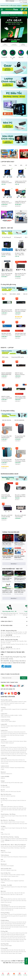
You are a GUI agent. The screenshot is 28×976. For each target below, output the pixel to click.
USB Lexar (15, 806)
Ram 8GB (8, 899)
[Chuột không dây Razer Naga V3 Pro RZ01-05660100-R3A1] (7, 487)
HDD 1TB (9, 950)
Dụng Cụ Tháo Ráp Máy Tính (7, 909)
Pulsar (17, 815)
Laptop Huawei (7, 704)
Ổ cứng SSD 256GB (14, 934)
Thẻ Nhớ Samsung (12, 747)
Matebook (3, 778)
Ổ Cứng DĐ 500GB (17, 914)
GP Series (6, 761)
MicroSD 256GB (19, 750)
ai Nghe (3, 829)
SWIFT (2, 715)
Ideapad (2, 767)
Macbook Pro (9, 773)
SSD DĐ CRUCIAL (6, 420)
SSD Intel (21, 939)
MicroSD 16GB (17, 749)
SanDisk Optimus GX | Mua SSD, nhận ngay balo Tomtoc (7, 543)
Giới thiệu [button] (4, 617)
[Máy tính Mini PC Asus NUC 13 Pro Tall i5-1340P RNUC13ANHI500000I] (21, 266)
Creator (6, 763)
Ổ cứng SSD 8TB (8, 939)
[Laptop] (14, 82)
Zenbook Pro (22, 732)
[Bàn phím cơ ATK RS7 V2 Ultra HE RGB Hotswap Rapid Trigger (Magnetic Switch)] (7, 507)
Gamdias (13, 876)
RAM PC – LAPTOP (7, 347)
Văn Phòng (3, 725)
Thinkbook (7, 767)
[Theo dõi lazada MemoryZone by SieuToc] (5, 693)
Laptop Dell (11, 703)
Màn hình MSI (19, 894)
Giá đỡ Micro (20, 846)
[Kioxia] (9, 153)
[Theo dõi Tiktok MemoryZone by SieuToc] (19, 693)
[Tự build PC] (4, 53)
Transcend (10, 914)
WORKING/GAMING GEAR (9, 474)
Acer (16, 165)
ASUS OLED (20, 14)
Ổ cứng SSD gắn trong (8, 284)
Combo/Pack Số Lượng (21, 755)
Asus (10, 165)
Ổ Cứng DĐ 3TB (14, 916)
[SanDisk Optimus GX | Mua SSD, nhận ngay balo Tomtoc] (8, 537)
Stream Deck (10, 856)
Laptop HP (20, 701)
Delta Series (9, 759)
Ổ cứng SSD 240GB (23, 933)
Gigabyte (12, 865)
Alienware (3, 727)
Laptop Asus (5, 703)
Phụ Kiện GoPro (22, 908)
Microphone (16, 856)
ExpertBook (3, 736)
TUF (1, 732)
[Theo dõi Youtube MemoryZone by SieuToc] (15, 693)
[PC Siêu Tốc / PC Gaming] (14, 103)
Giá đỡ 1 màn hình (4, 846)
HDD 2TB (13, 950)
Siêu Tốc (22, 962)
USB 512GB (20, 809)
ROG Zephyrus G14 (5, 733)
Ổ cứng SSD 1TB (10, 937)
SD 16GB (13, 752)
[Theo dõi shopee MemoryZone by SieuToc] (8, 693)
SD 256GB (6, 753)
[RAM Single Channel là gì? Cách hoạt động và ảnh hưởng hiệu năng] (20, 586)
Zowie (20, 815)
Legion (2, 769)
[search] (25, 12)
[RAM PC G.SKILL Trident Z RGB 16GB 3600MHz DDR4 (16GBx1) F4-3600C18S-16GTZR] (7, 389)
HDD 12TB (18, 951)
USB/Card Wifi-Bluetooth (6, 908)
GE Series (11, 761)
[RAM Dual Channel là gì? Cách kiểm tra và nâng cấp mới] (20, 574)
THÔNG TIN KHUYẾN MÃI (10, 532)
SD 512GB (12, 753)
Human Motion (11, 847)
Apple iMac (13, 796)
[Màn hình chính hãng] (14, 139)
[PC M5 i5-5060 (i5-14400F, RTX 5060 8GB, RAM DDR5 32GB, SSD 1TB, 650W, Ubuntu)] (7, 245)
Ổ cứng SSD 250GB (5, 934)
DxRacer (13, 838)
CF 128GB (8, 755)
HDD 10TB (13, 951)
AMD (4, 861)
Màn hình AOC (7, 894)
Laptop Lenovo (18, 703)
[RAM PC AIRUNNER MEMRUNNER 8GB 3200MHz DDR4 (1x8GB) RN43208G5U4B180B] (7, 365)
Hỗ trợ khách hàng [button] (6, 625)
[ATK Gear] (14, 29)
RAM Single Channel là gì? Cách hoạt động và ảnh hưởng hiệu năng (19, 591)
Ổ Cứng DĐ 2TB (6, 916)
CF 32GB (25, 753)
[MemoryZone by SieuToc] (11, 10)
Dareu (2, 823)
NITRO (20, 715)
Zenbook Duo (10, 732)
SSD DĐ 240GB (9, 925)
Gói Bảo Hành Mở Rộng (6, 782)
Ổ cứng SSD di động (7, 410)
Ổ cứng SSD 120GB (5, 933)
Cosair (2, 874)
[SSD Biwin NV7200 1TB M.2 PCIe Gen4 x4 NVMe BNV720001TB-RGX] (7, 326)
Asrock (14, 791)
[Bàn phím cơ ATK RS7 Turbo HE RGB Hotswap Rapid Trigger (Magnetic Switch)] (21, 507)
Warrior (2, 838)
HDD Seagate (19, 953)
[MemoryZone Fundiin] (14, 5)
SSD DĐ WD (19, 922)
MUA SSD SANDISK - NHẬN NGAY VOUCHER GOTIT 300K (19, 556)
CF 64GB (3, 755)
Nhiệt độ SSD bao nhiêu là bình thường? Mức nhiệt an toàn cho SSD (7, 579)
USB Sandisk (3, 806)
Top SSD (4, 294)
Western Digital (4, 914)
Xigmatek (6, 874)
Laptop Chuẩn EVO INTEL (6, 709)
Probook (3, 742)
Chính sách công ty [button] (7, 621)
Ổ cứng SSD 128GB (14, 933)
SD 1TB (16, 753)
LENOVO (8, 787)
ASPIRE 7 (16, 715)
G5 (5, 721)
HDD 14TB (23, 951)
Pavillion (10, 741)
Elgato (9, 852)
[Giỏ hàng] (25, 9)
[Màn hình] (21, 53)
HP (26, 165)
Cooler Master (19, 838)
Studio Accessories (23, 856)
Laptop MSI (7, 701)
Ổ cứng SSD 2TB (17, 937)
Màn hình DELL (11, 892)
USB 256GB (14, 809)
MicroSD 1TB (7, 752)
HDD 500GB (3, 950)
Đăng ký (24, 678)
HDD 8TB (8, 951)
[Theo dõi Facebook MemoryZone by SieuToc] (2, 693)
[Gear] (14, 67)
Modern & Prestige (23, 761)
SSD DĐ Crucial (4, 922)
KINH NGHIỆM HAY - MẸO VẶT (12, 569)
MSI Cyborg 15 (13, 14)
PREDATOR (3, 717)
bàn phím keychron (5, 14)
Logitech (2, 815)
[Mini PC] (14, 124)
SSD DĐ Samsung (12, 922)
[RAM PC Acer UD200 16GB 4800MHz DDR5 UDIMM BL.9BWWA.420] (21, 389)
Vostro (20, 725)
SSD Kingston (16, 939)
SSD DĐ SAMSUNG (19, 420)
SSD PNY (22, 941)
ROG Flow (12, 735)
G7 (7, 721)
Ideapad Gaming (21, 767)
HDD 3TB (18, 950)
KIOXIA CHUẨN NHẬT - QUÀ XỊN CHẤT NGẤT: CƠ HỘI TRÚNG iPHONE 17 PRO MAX (8, 556)
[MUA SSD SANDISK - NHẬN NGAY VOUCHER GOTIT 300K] (20, 551)
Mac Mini (19, 791)
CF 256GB (13, 755)
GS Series (16, 761)
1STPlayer (18, 874)
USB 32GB (24, 808)
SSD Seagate (7, 941)
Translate (25, 2)
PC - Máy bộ (12, 58)
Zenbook (5, 732)
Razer (6, 815)
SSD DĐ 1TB (21, 927)
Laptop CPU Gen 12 (16, 709)
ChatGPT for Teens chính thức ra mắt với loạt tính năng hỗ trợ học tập (8, 591)
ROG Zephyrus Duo (23, 733)
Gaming (7, 725)
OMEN (7, 742)
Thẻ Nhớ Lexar (10, 749)
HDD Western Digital (10, 953)
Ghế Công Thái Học (20, 840)
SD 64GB (22, 752)
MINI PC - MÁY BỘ (7, 228)
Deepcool (11, 874)
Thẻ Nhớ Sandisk (4, 747)
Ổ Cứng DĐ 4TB (21, 916)
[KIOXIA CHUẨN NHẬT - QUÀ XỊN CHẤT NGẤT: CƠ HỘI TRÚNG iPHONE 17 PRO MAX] (8, 551)
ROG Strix (17, 735)
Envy (7, 741)
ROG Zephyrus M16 (5, 735)
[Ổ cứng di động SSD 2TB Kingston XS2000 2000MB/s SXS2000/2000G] (21, 452)
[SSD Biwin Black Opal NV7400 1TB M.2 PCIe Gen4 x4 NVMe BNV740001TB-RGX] (21, 326)
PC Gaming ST (18, 237)
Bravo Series (15, 759)
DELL (4, 787)
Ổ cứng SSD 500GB (8, 936)
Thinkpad (12, 767)
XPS (7, 727)
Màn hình (21, 57)
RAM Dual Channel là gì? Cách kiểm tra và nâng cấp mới (20, 579)
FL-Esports (22, 822)
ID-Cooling (18, 886)
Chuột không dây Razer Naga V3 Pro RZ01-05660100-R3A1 (7, 496)
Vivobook (22, 735)
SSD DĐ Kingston (8, 923)
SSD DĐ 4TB (7, 928)
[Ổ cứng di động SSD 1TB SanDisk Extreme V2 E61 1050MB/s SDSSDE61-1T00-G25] (7, 452)
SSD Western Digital (15, 941)
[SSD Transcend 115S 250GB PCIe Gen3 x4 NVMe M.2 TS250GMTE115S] (7, 302)
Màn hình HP (17, 892)
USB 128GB (8, 809)
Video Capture (4, 856)
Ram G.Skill (21, 900)
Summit (2, 763)
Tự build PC (4, 57)
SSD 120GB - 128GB (15, 294)
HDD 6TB (3, 951)
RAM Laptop (5, 357)
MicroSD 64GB (4, 750)
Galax (9, 876)
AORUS (14, 721)
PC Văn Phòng (4, 800)
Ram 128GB (3, 900)
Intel (1, 861)
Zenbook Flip (16, 732)
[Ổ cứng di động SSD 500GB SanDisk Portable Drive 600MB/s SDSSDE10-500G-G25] (21, 428)
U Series (2, 721)
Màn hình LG (13, 894)
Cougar (2, 840)
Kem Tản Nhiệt (15, 908)
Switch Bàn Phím (15, 823)
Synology (3, 945)
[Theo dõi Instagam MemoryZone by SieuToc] (12, 693)
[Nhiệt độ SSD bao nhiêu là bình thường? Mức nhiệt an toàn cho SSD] (8, 574)
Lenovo (4, 165)
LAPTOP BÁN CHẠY (7, 161)
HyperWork (25, 838)
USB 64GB (3, 809)
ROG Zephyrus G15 (14, 733)
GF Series (21, 759)
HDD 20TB (3, 953)
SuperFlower (21, 880)
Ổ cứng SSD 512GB (17, 936)
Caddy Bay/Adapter (5, 906)
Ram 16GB (12, 899)
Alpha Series (3, 759)
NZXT (17, 876)
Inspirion (16, 725)
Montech (6, 876)
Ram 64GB (23, 899)
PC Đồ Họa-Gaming (12, 800)
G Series (23, 725)
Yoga (16, 767)
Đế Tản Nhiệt (14, 782)
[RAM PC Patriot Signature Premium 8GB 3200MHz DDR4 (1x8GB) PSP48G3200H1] (21, 365)
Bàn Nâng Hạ (13, 840)
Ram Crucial (15, 900)
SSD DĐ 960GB (15, 927)
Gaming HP (11, 742)
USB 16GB (18, 808)
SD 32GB (17, 752)
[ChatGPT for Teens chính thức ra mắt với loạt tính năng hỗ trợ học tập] (8, 586)
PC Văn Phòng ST (6, 237)
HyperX (13, 815)
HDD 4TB (23, 950)
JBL (21, 828)
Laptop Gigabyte (14, 701)
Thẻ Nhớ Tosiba (20, 747)
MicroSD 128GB (11, 750)
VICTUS (15, 741)
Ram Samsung (8, 902)
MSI (21, 165)
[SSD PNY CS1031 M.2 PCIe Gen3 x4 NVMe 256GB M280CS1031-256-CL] (21, 302)
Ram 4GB (3, 899)
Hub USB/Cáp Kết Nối (20, 906)
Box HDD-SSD (13, 906)
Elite (18, 741)
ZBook (25, 741)
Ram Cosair (9, 900)
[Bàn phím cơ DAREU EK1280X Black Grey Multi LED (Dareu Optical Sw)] (21, 487)
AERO (10, 721)
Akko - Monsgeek (4, 822)
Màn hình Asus (4, 892)
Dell (23, 815)
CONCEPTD (6, 715)
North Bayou (17, 847)
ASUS (7, 791)
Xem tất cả (13, 563)
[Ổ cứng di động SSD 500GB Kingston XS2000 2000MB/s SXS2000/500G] (7, 428)
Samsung (18, 828)
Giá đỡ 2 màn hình (13, 846)
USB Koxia (21, 806)
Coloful (12, 870)
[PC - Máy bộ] (13, 53)
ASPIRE (12, 715)
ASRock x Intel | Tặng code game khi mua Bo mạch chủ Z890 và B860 (19, 543)
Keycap (10, 823)
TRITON (8, 717)
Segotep (23, 874)
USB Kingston (10, 806)
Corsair (9, 815)
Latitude (11, 725)
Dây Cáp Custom (23, 823)
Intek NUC (3, 791)
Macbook (3, 701)
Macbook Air (3, 773)
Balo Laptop (20, 782)
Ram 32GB (18, 899)
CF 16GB (21, 753)
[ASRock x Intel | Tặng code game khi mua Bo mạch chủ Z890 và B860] (20, 537)
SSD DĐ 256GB (16, 925)
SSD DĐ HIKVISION (17, 923)
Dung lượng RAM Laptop (18, 357)
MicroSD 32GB (24, 749)
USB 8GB (14, 808)
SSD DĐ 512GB (7, 927)
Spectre (21, 741)
